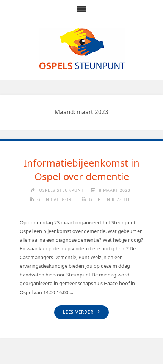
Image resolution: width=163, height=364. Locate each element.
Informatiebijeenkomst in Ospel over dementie (81, 169)
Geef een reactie (109, 199)
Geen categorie (56, 199)
